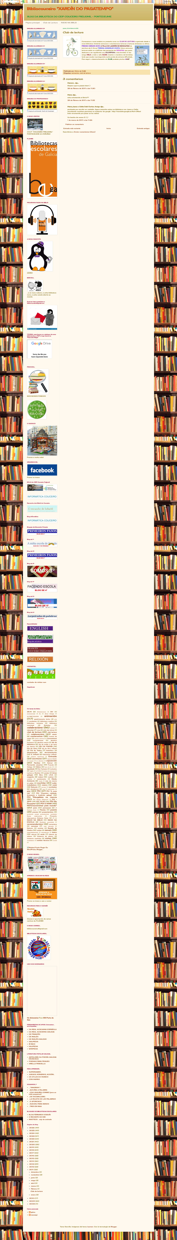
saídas (39, 830)
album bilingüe (49, 714)
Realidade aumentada (47, 822)
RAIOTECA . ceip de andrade (40, 1119)
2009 (32, 1201)
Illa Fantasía (42, 769)
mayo (33, 1180)
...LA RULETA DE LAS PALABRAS (42, 1099)
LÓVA (51, 775)
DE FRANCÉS (34, 1034)
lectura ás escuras (49, 771)
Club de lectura (37, 1191)
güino (33, 1212)
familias (37, 763)
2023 (32, 1136)
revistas (40, 828)
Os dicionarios (33, 1018)
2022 (32, 1139)
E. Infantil (35, 754)
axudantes (33, 721)
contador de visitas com (36, 682)
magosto (30, 777)
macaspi (34, 1215)
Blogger (114, 1227)
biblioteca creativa (47, 721)
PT (53, 818)
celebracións (35, 727)
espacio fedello (52, 759)
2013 (32, 1164)
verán (42, 834)
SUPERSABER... (35, 1072)
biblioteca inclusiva (35, 723)
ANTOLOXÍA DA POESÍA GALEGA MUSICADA (42, 1058)
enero (33, 1195)
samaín (48, 830)
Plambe (43, 810)
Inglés (31, 771)
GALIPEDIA (33, 1041)
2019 (32, 1147)
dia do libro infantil (49, 748)
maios (40, 777)
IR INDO (32, 1044)
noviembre (35, 1175)
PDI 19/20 (40, 801)
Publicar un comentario (74, 124)
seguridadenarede (32, 832)
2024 (32, 1133)
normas (43, 787)
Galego (29, 767)
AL (40, 714)
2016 (32, 1155)
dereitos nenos (42, 742)
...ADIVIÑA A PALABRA (38, 1090)
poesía (53, 810)
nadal (54, 785)
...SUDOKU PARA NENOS (39, 1104)
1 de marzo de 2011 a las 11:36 (80, 120)
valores (33, 834)
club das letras (48, 730)
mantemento (41, 779)
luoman (90, 1227)
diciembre (35, 1172)
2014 (32, 1161)
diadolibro (50, 750)
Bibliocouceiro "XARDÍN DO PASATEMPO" (70, 8)
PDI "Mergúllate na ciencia (42, 797)
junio (33, 1177)
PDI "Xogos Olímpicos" (40, 799)
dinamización (32, 752)
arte (55, 719)
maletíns (29, 779)
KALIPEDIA (33, 1046)
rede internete (49, 826)
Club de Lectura (50, 23)
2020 (32, 1144)
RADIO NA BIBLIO (69, 23)
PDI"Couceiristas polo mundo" (42, 806)
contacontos (36, 736)
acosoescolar (31, 714)
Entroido (52, 756)
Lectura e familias (33, 773)
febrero (34, 1189)
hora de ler (48, 767)
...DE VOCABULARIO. (37, 1096)
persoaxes (47, 808)
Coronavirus (52, 738)
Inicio (109, 128)
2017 (31, 1153)
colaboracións (37, 734)
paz (28, 791)
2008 (32, 1204)
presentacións (47, 812)
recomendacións (35, 824)
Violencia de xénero (45, 836)
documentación (51, 752)
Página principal (33, 23)
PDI (38, 791)
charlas (52, 728)
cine (38, 730)
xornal (55, 840)
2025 (32, 1130)
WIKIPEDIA (33, 1049)
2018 (32, 1150)
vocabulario (30, 840)
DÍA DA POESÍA (46, 746)
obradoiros (34, 789)
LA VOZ (38, 771)
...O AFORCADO (35, 1101)
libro (41, 775)
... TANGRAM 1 (34, 1087)
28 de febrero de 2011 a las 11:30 (81, 88)
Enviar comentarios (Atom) (84, 132)
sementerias (45, 832)
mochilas (41, 783)
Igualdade (31, 769)
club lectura (52, 732)
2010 (32, 1198)
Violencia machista (34, 838)
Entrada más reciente (71, 128)
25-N (29, 712)
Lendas (46, 773)
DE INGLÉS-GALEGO (38, 1039)
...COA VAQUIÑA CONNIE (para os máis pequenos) (42, 1093)
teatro (54, 832)
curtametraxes (38, 740)
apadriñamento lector (42, 719)
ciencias (30, 730)
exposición (51, 761)
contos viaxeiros (39, 738)
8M (51, 712)
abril (33, 1183)
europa (31, 761)
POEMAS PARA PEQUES (39, 1061)
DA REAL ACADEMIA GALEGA (41, 1032)
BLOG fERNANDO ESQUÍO (40, 1114)
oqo (44, 789)
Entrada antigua (143, 128)
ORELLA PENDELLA (37, 1063)
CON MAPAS (34, 1079)
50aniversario (41, 712)
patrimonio (51, 789)
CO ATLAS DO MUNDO (38, 1077)
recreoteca (53, 824)
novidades (53, 787)
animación (75, 73)
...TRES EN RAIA (35, 1106)
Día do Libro (32, 748)
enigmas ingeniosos (37, 756)
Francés (51, 765)
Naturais (34, 787)
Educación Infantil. (50, 754)
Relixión (30, 828)
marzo (33, 1186)
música (44, 785)
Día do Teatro (36, 750)
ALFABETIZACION (33, 716)
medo (40, 781)
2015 (32, 1158)
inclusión (53, 769)
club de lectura (85, 73)
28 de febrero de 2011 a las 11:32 (81, 100)
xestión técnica (43, 840)
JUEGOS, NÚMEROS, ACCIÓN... (42, 1074)
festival (49, 763)
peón (35, 808)
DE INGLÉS (33, 1036)
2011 (31, 1169)
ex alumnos (40, 761)
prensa (35, 812)
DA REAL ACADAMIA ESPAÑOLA (43, 1029)
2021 (32, 1141)
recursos (34, 826)
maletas (51, 777)
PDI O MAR (46, 804)
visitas (48, 838)
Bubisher (47, 725)
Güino (38, 767)
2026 (32, 1128)
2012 (32, 1167)
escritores (37, 759)
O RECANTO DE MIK (37, 1117)
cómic (54, 734)
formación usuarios (35, 765)
